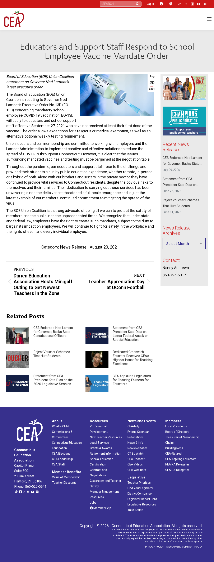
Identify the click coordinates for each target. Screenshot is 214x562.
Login (150, 3)
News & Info (135, 442)
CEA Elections (61, 453)
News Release (73, 247)
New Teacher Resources (106, 437)
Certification (98, 464)
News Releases (137, 448)
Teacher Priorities (139, 482)
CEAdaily (133, 426)
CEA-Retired (173, 453)
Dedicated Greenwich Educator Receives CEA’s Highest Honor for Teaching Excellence (133, 358)
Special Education (101, 459)
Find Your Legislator (140, 488)
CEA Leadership (62, 459)
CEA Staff (58, 464)
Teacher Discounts (64, 482)
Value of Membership (66, 477)
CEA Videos (135, 464)
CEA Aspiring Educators (180, 459)
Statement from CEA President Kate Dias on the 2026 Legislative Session (53, 380)
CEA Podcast (136, 459)
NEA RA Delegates (177, 464)
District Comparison (140, 493)
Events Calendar (138, 431)
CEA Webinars (136, 470)
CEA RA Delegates (177, 470)
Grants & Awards (101, 448)
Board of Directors (177, 431)
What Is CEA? (60, 426)
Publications (135, 437)
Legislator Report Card (142, 499)
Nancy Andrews (176, 267)
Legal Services (99, 442)
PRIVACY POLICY (154, 546)
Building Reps (174, 448)
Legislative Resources (141, 504)
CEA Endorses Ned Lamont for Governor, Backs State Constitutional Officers (53, 332)
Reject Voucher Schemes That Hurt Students (51, 354)
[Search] (137, 4)
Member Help (102, 508)
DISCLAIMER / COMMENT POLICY (184, 546)
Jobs (93, 502)
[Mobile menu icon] (209, 19)
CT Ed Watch (135, 453)
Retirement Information (105, 453)
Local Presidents (176, 426)
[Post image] (17, 335)
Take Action (135, 510)
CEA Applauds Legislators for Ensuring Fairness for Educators (132, 380)
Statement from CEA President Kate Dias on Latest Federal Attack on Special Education (130, 334)
